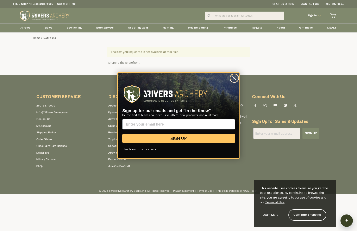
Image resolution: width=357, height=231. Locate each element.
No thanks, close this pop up (141, 149)
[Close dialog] (234, 78)
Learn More (270, 214)
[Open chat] (346, 220)
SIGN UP (178, 138)
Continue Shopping (307, 214)
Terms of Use (274, 202)
